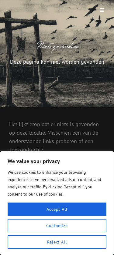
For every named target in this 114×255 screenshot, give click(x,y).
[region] (57, 203)
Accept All (57, 209)
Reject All (57, 242)
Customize (57, 225)
